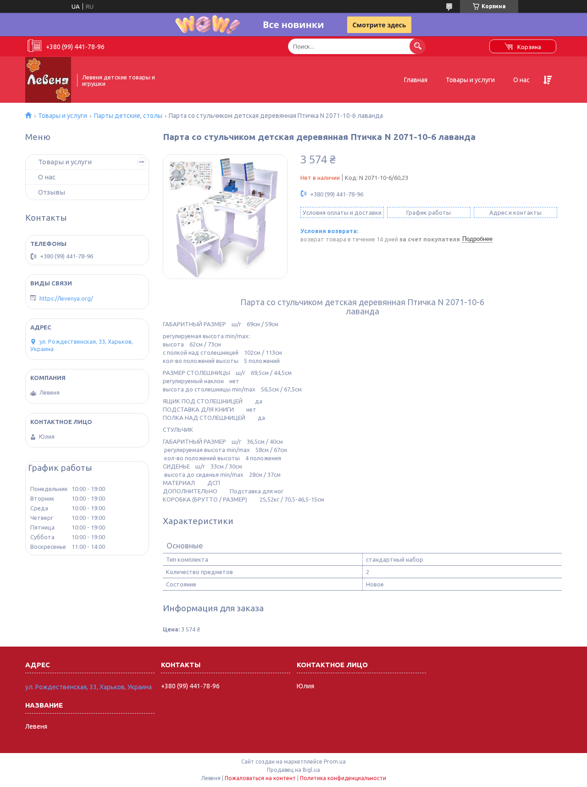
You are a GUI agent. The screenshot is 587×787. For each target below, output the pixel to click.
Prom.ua (335, 762)
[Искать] (418, 46)
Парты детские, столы (128, 115)
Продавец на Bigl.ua (293, 770)
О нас (521, 80)
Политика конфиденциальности (343, 778)
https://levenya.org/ (66, 298)
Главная (415, 80)
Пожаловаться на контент (260, 778)
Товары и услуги (470, 80)
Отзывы (51, 192)
